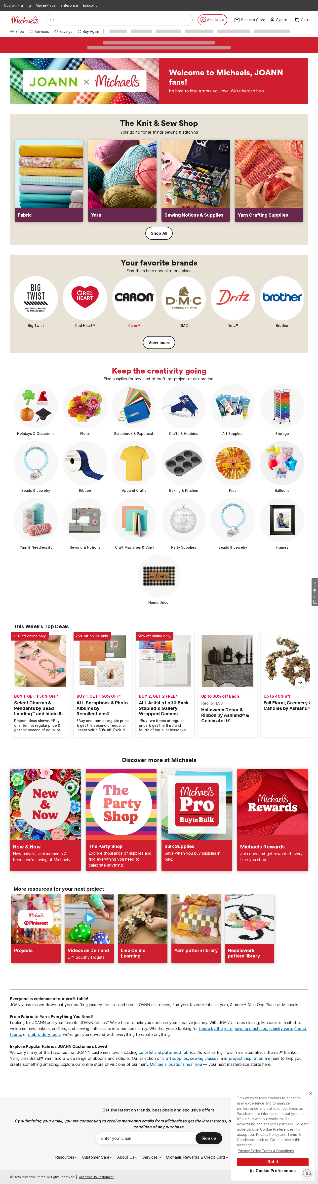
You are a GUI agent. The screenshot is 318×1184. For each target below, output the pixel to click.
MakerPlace (46, 5)
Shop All (159, 233)
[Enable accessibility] (307, 1173)
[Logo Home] (25, 20)
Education (91, 5)
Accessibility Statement (96, 1177)
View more (159, 342)
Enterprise (69, 5)
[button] (273, 1171)
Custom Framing (17, 5)
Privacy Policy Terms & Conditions (266, 1151)
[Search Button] (52, 19)
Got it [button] (272, 1161)
